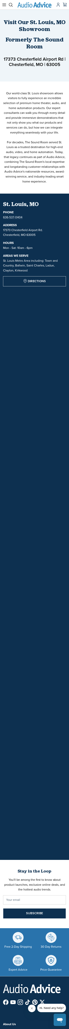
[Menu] (4, 5)
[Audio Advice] (34, 5)
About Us (9, 1024)
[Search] (12, 5)
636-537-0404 (12, 217)
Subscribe (34, 913)
